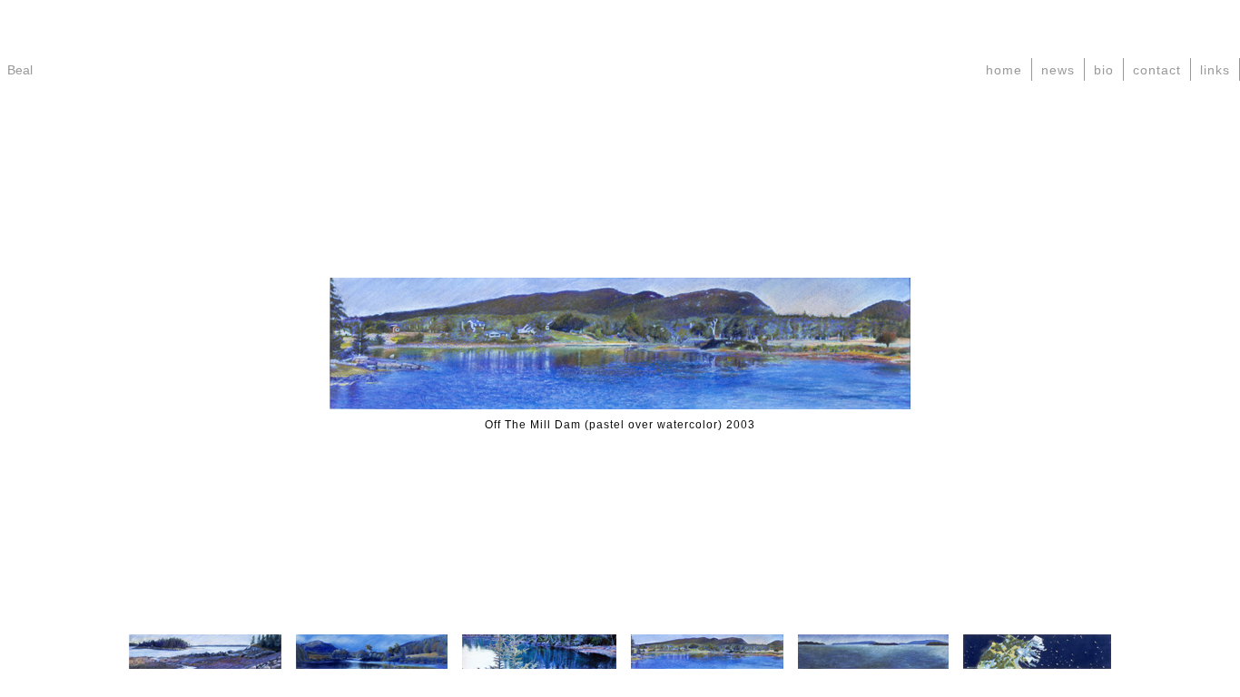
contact (1157, 70)
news (1058, 70)
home (1004, 70)
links (1215, 70)
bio (1104, 70)
